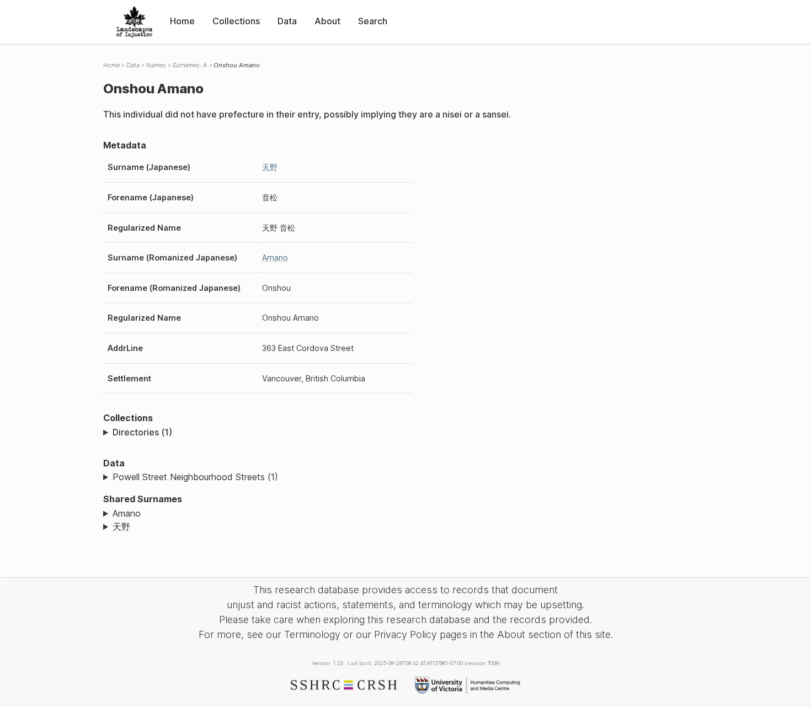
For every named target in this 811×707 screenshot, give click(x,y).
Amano (275, 257)
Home (182, 20)
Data (287, 20)
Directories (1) (142, 432)
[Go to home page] (134, 22)
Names (156, 65)
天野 (270, 167)
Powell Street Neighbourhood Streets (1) (195, 476)
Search (372, 20)
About (327, 20)
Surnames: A (189, 65)
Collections (236, 20)
